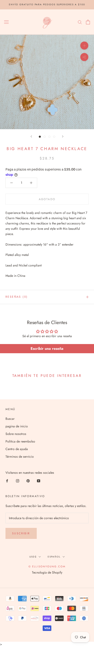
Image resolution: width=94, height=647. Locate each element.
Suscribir (21, 533)
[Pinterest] (28, 480)
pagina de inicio (16, 426)
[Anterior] (31, 136)
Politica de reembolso (20, 441)
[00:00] (47, 82)
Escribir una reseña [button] (47, 348)
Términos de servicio (19, 456)
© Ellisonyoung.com (47, 566)
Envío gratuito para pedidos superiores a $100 (47, 4)
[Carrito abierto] (88, 22)
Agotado (47, 199)
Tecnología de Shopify (47, 572)
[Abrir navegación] (6, 22)
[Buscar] (80, 22)
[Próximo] (62, 136)
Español (54, 556)
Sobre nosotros (15, 433)
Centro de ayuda (16, 449)
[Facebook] (7, 480)
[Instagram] (17, 480)
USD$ (33, 556)
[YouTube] (38, 480)
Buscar (10, 418)
